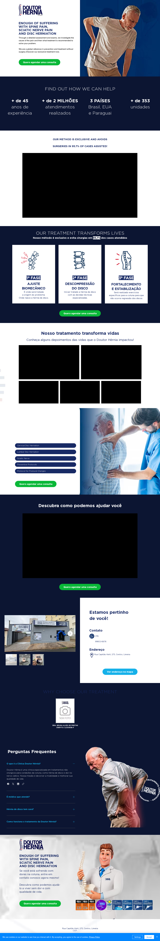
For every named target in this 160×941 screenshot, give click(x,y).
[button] (120, 672)
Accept (149, 937)
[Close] (157, 937)
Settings (137, 937)
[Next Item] (70, 633)
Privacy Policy (94, 937)
